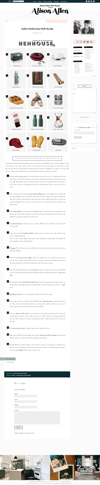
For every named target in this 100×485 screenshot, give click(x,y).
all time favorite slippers (25, 258)
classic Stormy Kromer (18, 328)
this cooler (24, 176)
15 (8, 344)
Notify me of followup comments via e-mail (24, 433)
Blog (34, 1)
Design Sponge (87, 57)
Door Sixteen (76, 66)
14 (8, 335)
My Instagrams (87, 58)
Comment (16, 410)
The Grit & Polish (77, 72)
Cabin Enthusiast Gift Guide (37, 28)
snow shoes (34, 270)
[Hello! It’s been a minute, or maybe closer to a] (37, 467)
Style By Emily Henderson (89, 70)
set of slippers (20, 350)
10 (40, 158)
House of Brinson (77, 68)
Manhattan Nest (88, 66)
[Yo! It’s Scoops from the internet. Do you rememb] (12, 467)
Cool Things (10, 362)
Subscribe (64, 1)
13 (8, 328)
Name (16, 394)
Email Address (77, 130)
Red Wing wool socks (16, 294)
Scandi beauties (47, 301)
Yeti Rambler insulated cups (30, 282)
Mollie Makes (87, 54)
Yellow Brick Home (88, 71)
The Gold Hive (76, 67)
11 (44, 158)
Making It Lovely (88, 63)
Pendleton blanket (28, 233)
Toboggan (12, 248)
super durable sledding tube (37, 194)
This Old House (87, 53)
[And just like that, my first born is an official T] (62, 467)
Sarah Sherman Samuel (89, 67)
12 (47, 158)
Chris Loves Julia (77, 63)
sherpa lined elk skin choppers (48, 335)
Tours (40, 1)
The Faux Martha (77, 70)
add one (23, 383)
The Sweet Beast (87, 68)
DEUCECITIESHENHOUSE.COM (53, 481)
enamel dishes (17, 211)
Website (16, 405)
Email (16, 399)
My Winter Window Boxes (20, 373)
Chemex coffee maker (22, 313)
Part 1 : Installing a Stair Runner (21, 375)
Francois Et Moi (77, 71)
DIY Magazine (87, 50)
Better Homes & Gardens (89, 49)
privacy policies (39, 483)
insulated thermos (17, 224)
